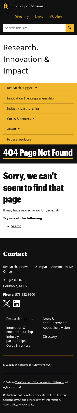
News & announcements (55, 320)
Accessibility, (10, 404)
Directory (22, 16)
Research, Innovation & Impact (26, 59)
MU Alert (55, 16)
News (39, 16)
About (14, 128)
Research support (22, 87)
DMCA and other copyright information (37, 400)
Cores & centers (21, 118)
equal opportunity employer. (35, 364)
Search (16, 226)
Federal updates (19, 139)
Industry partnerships (23, 108)
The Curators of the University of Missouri (39, 382)
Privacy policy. (26, 404)
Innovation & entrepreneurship (32, 98)
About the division (56, 327)
